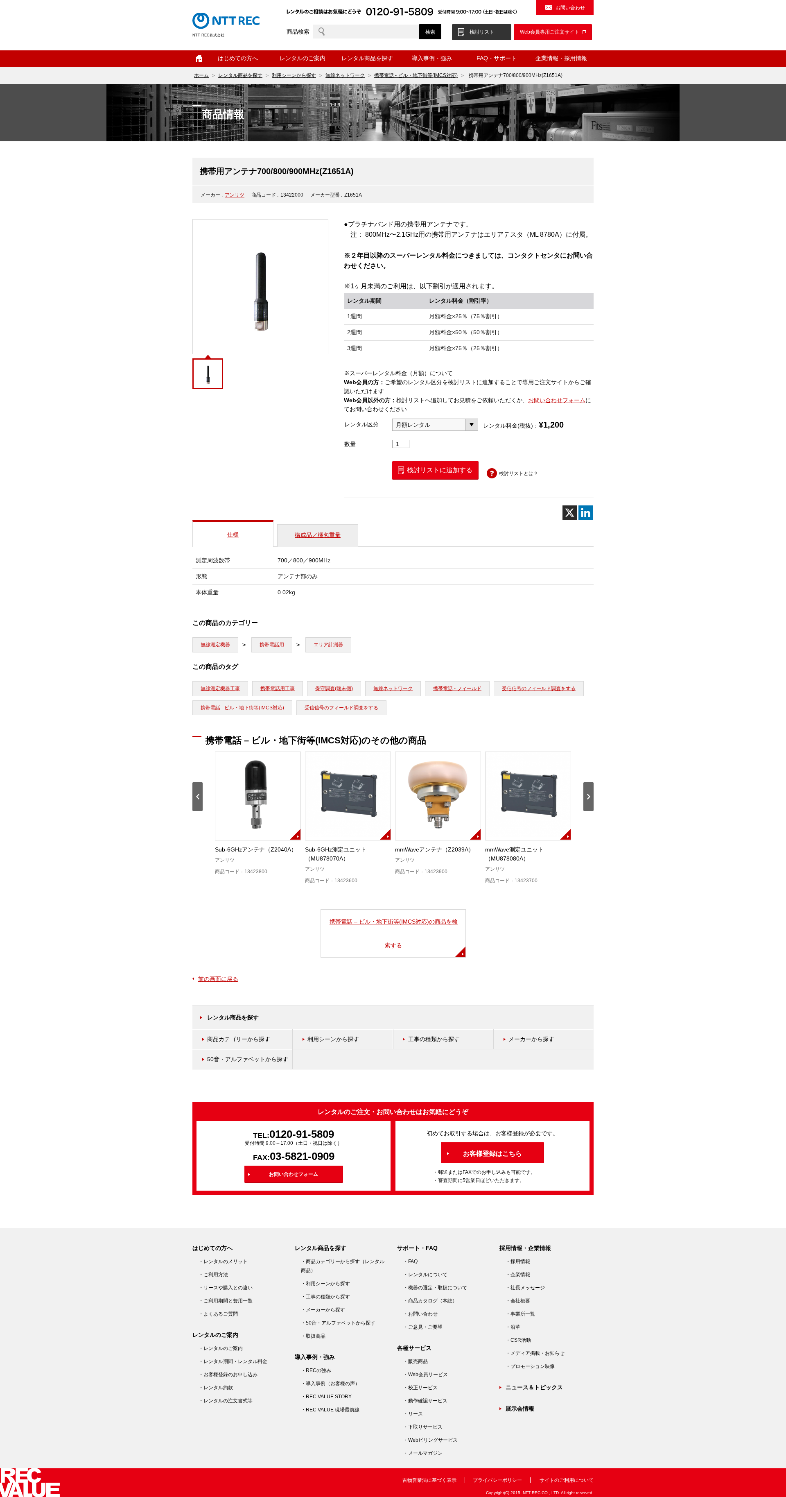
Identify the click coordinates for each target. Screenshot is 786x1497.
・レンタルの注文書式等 (226, 1401)
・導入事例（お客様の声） (330, 1383)
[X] (569, 512)
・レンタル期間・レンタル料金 (233, 1361)
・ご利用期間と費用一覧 (226, 1301)
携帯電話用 (272, 645)
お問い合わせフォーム (556, 400)
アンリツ (234, 195)
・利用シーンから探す (325, 1283)
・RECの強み (316, 1370)
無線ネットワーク (345, 75)
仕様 (233, 534)
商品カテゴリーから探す (238, 1039)
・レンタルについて (425, 1274)
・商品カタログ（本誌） (430, 1301)
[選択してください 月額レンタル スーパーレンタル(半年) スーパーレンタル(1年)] (435, 425)
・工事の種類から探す (325, 1297)
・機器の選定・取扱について (435, 1288)
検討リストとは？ (518, 473)
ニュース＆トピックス (534, 1387)
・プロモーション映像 (530, 1366)
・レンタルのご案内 (221, 1348)
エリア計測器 (328, 645)
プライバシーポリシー (497, 1480)
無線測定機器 (215, 645)
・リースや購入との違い (226, 1288)
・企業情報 (518, 1274)
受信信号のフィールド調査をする (539, 688)
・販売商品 (415, 1361)
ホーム (199, 58)
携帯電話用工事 (277, 688)
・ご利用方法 (213, 1274)
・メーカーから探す (323, 1310)
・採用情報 (518, 1261)
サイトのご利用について (567, 1480)
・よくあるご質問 (218, 1314)
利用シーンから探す (294, 75)
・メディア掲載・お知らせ (535, 1353)
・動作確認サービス (425, 1401)
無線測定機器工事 (220, 688)
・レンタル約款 (216, 1388)
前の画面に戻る (218, 979)
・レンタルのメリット (223, 1261)
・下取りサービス (423, 1427)
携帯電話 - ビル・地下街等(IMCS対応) (416, 75)
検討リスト (482, 32)
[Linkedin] (585, 512)
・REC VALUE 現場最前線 (330, 1410)
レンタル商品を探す (240, 75)
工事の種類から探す (434, 1039)
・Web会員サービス (425, 1374)
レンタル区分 (361, 424)
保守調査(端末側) (334, 688)
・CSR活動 (518, 1340)
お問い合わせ (570, 8)
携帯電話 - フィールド (457, 688)
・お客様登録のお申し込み (228, 1374)
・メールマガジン (423, 1453)
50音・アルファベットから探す (247, 1059)
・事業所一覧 (520, 1314)
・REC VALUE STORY (326, 1397)
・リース (413, 1414)
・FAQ (410, 1261)
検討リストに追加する (439, 470)
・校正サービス (420, 1388)
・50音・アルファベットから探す (338, 1323)
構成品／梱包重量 (318, 535)
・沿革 (513, 1327)
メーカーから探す (531, 1039)
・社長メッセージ (525, 1288)
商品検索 (298, 31)
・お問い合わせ (420, 1314)
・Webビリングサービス (430, 1440)
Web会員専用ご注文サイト (549, 32)
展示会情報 (520, 1408)
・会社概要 (518, 1301)
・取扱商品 (313, 1336)
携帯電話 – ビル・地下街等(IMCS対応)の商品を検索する (394, 933)
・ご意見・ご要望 (423, 1327)
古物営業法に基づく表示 (429, 1480)
